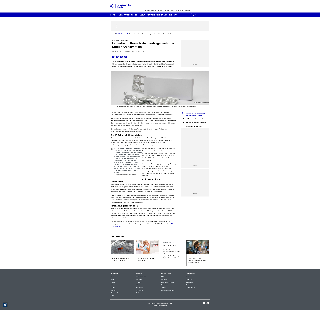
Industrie (151, 15)
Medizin (134, 15)
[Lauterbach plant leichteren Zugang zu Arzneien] (122, 253)
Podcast (138, 282)
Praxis (127, 15)
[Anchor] (143, 135)
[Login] (196, 15)
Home (113, 34)
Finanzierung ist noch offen (194, 126)
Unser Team (189, 279)
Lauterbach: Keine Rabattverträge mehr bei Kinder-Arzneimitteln (195, 114)
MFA (175, 15)
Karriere (188, 285)
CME (170, 15)
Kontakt (187, 10)
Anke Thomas (119, 51)
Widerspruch (165, 285)
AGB (162, 277)
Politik (119, 15)
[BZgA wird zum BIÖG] (172, 253)
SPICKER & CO (161, 15)
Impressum (164, 279)
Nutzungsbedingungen (168, 290)
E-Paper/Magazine (141, 277)
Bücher (138, 293)
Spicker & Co (115, 293)
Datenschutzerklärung (167, 282)
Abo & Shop (139, 290)
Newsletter (139, 279)
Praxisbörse (139, 287)
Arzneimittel (125, 34)
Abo (172, 10)
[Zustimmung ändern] (5, 305)
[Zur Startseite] (120, 6)
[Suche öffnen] (193, 15)
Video (137, 285)
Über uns (188, 277)
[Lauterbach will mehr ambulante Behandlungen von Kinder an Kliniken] (197, 253)
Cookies (163, 287)
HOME (112, 15)
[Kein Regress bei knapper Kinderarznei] (147, 253)
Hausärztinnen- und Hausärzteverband (157, 10)
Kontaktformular (190, 287)
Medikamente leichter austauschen (196, 122)
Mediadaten (179, 10)
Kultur (142, 15)
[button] (211, 253)
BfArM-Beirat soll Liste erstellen (195, 119)
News (112, 277)
